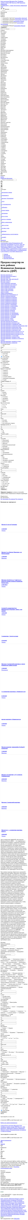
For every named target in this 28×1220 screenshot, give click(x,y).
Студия (4, 379)
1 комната (5, 370)
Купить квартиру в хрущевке (8, 308)
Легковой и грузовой (8, 460)
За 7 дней (5, 355)
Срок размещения (5, 1105)
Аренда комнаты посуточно (8, 287)
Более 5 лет (5, 485)
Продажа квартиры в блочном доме (10, 323)
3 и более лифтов (7, 462)
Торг (2, 1059)
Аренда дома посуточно (7, 290)
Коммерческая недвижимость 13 (9, 294)
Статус (2, 994)
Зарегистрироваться (6, 1140)
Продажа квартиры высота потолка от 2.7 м (12, 331)
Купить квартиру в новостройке (9, 306)
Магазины (12, 1)
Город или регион (5, 944)
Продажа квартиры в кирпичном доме (11, 327)
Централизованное (7, 454)
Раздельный (5, 478)
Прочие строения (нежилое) (8, 296)
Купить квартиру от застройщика (9, 313)
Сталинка (5, 396)
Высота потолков (5, 1035)
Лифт (2, 1080)
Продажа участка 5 (6, 280)
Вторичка (5, 359)
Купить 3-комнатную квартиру (9, 300)
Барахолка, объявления (7, 1128)
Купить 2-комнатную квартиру (9, 299)
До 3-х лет (5, 481)
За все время (6, 356)
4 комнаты (5, 375)
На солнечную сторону (8, 423)
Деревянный (5, 448)
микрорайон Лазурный (8, 19)
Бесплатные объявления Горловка (12, 1209)
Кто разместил (4, 1003)
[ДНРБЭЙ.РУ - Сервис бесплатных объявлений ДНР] (14, 7)
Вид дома (3, 1029)
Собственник (6, 364)
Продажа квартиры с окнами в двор (10, 337)
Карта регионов (5, 1)
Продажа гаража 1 (5, 282)
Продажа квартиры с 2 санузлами (9, 335)
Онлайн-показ (6, 344)
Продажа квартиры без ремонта (9, 321)
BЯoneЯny (17, 1218)
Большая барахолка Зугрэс (19, 1210)
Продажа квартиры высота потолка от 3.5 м (12, 334)
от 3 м (4, 406)
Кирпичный (5, 441)
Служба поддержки (6, 1131)
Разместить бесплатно (6, 178)
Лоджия (4, 393)
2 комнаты (5, 372)
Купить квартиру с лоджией (8, 317)
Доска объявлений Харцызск (8, 1208)
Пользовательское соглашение (18, 1129)
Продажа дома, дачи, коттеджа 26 (9, 279)
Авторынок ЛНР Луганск (19, 1205)
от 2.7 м (4, 404)
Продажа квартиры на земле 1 (9, 276)
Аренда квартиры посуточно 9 (9, 284)
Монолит (4, 443)
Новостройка (5, 361)
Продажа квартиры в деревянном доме (11, 324)
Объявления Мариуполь (18, 1207)
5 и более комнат (6, 376)
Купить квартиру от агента (8, 311)
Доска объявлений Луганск (11, 1205)
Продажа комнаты (5, 277)
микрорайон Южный (8, 25)
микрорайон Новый (7, 21)
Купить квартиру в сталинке (8, 307)
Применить (3, 27)
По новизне (12, 499)
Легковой (5, 458)
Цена (2, 990)
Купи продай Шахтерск (7, 1211)
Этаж (2, 1020)
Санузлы (3, 1095)
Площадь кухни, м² (6, 1055)
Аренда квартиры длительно (8, 283)
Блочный (4, 446)
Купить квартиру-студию (7, 320)
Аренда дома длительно (7, 289)
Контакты (11, 1203)
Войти (2, 177)
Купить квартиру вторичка (8, 310)
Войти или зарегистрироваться (9, 1122)
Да (3, 431)
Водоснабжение (5, 1076)
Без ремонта (5, 464)
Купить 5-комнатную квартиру (9, 303)
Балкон (4, 392)
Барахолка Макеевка (6, 1207)
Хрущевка (5, 398)
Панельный (5, 440)
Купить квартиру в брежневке (9, 304)
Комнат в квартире (6, 1008)
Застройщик (5, 367)
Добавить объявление (19, 1128)
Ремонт (3, 1086)
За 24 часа (5, 353)
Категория (3, 956)
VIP (3, 346)
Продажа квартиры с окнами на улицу (11, 341)
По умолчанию (5, 499)
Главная (3, 1125)
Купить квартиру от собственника (10, 314)
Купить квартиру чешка (7, 318)
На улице (4, 475)
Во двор (4, 420)
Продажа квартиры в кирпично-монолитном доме (14, 325)
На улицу (4, 421)
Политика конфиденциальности (11, 1200)
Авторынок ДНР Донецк (11, 1204)
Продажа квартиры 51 (6, 274)
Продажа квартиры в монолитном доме (11, 328)
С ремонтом (5, 466)
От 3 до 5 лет (5, 483)
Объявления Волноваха (13, 1214)
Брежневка (5, 400)
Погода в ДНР (15, 2)
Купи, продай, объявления (8, 1198)
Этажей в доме (4, 1064)
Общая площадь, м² (6, 1015)
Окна (2, 1049)
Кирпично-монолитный (8, 445)
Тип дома (3, 1068)
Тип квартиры (4, 999)
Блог (16, 1)
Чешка (4, 401)
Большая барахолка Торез (20, 1211)
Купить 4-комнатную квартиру (9, 301)
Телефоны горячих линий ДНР (9, 1127)
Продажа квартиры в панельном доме (11, 330)
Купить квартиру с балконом (8, 316)
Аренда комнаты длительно (8, 286)
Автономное (5, 452)
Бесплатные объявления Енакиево (10, 1212)
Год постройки (4, 1090)
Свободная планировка (8, 378)
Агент (4, 365)
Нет (3, 432)
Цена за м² (3, 1044)
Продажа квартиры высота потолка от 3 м (12, 332)
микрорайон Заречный (8, 18)
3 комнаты (5, 373)
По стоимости (19, 499)
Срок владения (5, 1101)
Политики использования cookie (10, 1167)
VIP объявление (6, 998)
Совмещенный (6, 477)
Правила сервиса (5, 1129)
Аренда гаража (5, 291)
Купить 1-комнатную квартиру (9, 297)
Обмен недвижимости (6, 293)
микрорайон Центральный (9, 22)
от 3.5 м (4, 407)
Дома (3, 474)
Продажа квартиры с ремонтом (9, 342)
